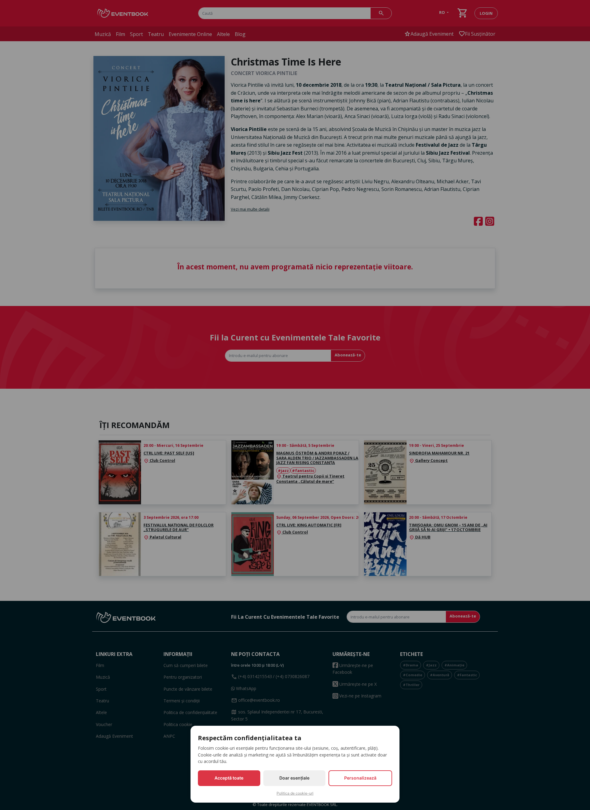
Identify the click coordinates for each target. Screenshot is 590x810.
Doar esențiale (294, 777)
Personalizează (360, 777)
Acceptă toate (228, 777)
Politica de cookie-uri (295, 793)
